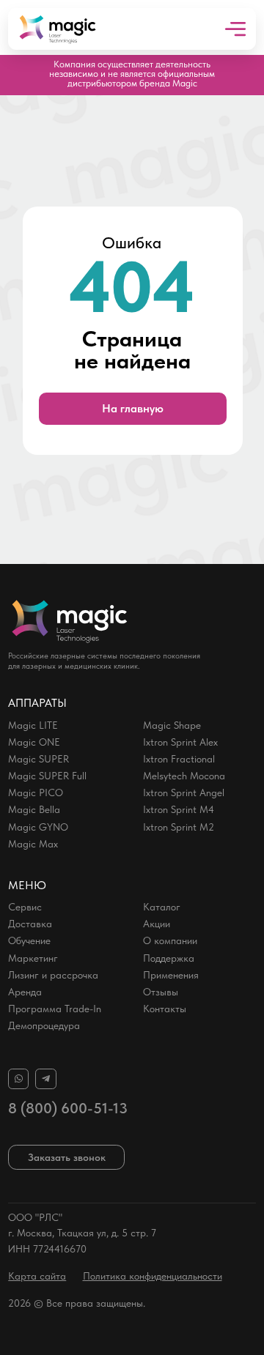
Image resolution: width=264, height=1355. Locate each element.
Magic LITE (33, 725)
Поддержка (168, 958)
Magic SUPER (38, 759)
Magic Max (33, 844)
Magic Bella (34, 809)
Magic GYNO (38, 827)
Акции (156, 923)
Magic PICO (35, 792)
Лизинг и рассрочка (53, 975)
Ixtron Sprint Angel (183, 792)
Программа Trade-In (54, 1008)
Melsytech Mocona (184, 776)
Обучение (29, 940)
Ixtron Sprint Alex (180, 742)
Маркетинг (33, 958)
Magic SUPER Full (47, 776)
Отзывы (160, 992)
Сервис (25, 907)
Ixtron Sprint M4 (178, 809)
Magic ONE (34, 742)
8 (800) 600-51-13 (68, 1108)
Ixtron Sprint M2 (178, 827)
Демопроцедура (44, 1025)
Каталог (161, 907)
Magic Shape (172, 725)
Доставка (30, 923)
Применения (171, 975)
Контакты (164, 1008)
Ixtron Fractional (179, 759)
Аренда (25, 992)
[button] (66, 1157)
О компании (170, 940)
